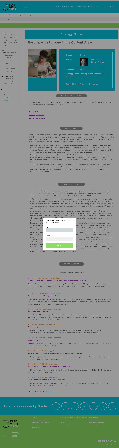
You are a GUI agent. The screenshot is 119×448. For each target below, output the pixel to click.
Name (48, 227)
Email (48, 235)
